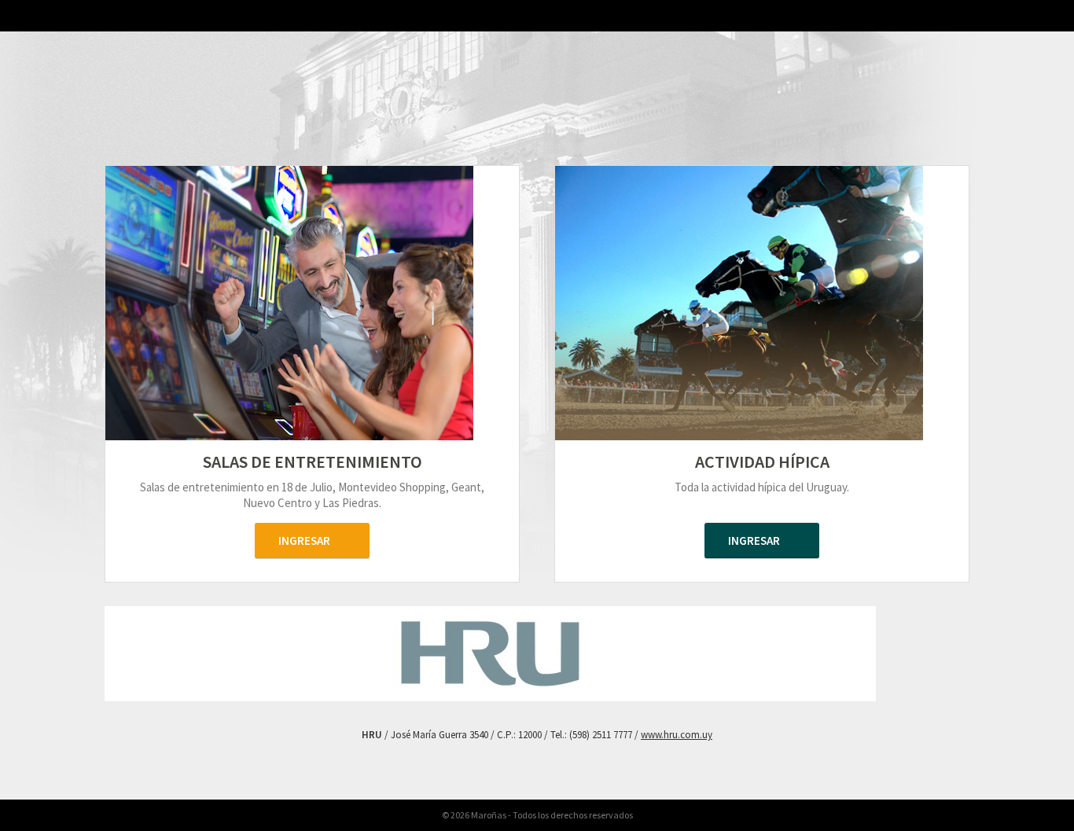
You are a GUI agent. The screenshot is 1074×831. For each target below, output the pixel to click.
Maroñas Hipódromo (762, 118)
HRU (128, 37)
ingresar (304, 540)
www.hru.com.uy (676, 734)
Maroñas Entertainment (312, 115)
